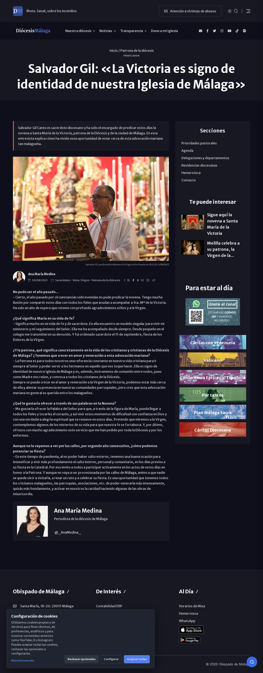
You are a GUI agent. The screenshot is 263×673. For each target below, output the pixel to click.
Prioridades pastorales (199, 143)
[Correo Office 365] (200, 31)
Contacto (188, 180)
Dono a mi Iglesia (164, 31)
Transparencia (131, 31)
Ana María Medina (41, 274)
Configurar (111, 659)
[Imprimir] (148, 280)
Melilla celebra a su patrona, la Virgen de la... (223, 249)
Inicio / (114, 50)
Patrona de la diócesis (137, 50)
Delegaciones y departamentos (205, 158)
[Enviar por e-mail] (143, 280)
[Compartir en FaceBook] (134, 280)
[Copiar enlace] (154, 280)
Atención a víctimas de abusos (193, 11)
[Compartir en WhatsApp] (129, 280)
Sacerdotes (63, 280)
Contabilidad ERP (109, 606)
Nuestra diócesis (78, 31)
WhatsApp (187, 621)
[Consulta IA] (252, 662)
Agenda (187, 150)
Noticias (105, 31)
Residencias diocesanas (199, 165)
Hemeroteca (191, 173)
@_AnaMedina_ (67, 532)
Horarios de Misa (192, 606)
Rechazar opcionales (82, 659)
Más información (22, 660)
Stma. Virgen (81, 280)
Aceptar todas (137, 659)
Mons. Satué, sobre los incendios (52, 11)
